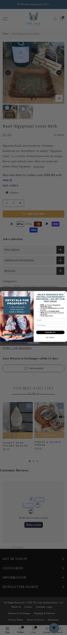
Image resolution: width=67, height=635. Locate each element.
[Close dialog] (65, 293)
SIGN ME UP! (50, 332)
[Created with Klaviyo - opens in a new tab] (33, 343)
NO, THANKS (50, 337)
